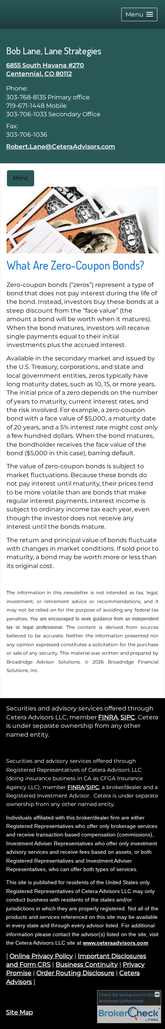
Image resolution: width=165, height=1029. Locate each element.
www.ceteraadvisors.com (115, 943)
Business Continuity (87, 964)
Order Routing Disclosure (75, 973)
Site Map (19, 1012)
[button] (139, 14)
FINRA (108, 717)
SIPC (127, 717)
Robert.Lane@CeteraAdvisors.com (60, 146)
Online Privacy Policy (41, 956)
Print (20, 178)
